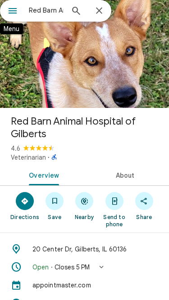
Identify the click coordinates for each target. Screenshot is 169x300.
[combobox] (46, 10)
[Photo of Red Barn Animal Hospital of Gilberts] (84, 54)
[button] (84, 267)
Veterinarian (28, 157)
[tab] (42, 174)
